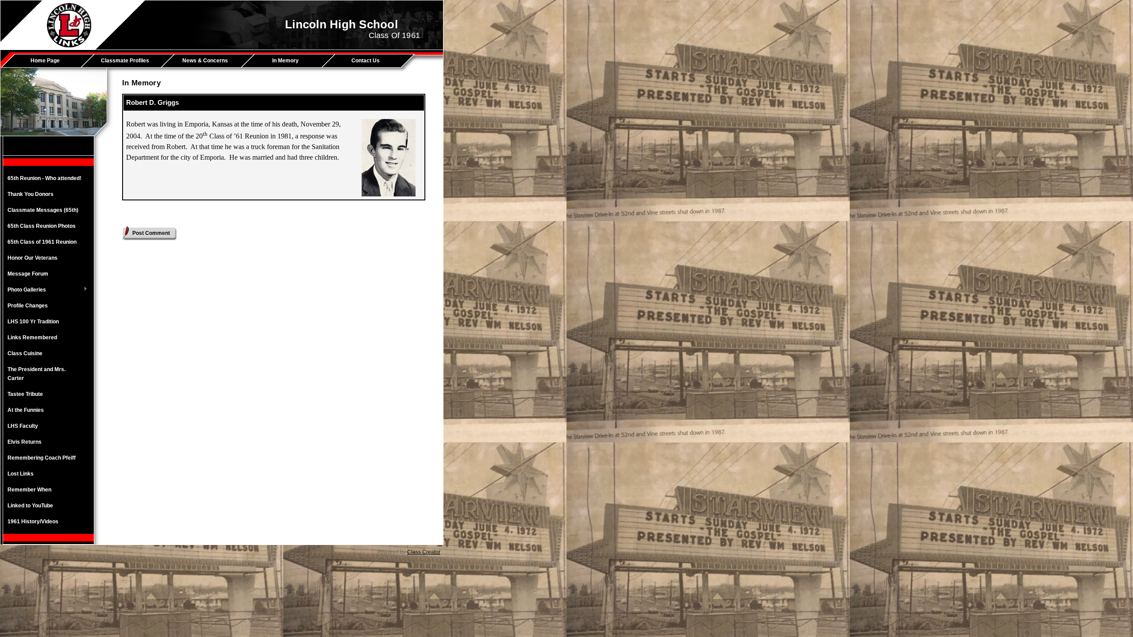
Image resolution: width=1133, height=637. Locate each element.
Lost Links (21, 474)
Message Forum (28, 274)
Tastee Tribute (25, 394)
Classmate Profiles (125, 61)
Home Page (45, 61)
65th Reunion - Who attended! (44, 178)
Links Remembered (32, 337)
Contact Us (365, 61)
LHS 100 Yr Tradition (33, 321)
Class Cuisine (25, 353)
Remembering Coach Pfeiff (42, 458)
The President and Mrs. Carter (37, 373)
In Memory (285, 61)
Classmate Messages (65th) (43, 210)
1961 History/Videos (33, 521)
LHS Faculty (23, 426)
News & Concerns (205, 61)
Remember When (29, 490)
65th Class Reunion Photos (42, 226)
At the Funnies (26, 410)
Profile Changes (28, 306)
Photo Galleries (24, 290)
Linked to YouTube (30, 506)
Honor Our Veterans (33, 258)
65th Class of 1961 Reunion (42, 242)
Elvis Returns (25, 442)
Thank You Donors (31, 194)
